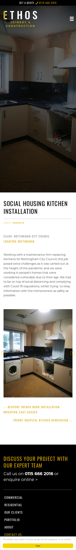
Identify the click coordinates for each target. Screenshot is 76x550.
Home (7, 223)
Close (38, 545)
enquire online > (21, 479)
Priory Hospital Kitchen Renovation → (42, 420)
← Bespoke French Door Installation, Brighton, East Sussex (32, 409)
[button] (3, 353)
